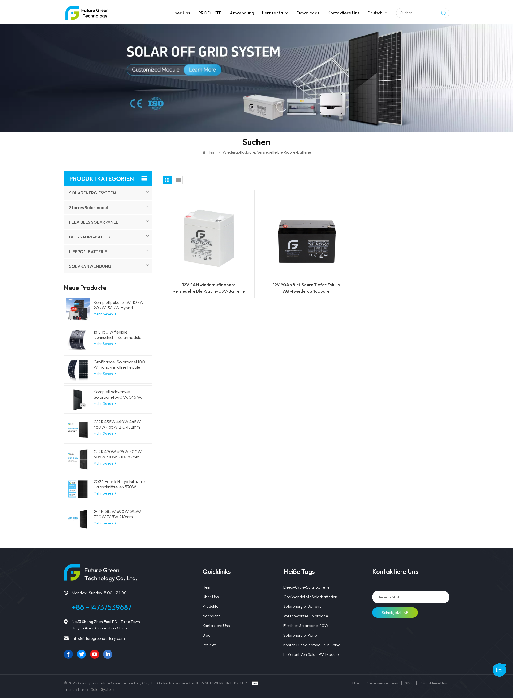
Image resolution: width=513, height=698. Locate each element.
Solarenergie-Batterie (302, 606)
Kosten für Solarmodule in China (311, 644)
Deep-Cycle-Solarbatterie (306, 587)
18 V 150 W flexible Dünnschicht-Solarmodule (117, 334)
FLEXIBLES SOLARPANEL (93, 222)
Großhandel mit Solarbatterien (310, 596)
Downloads (308, 12)
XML (409, 682)
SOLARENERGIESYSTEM (92, 192)
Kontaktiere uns (344, 12)
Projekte (210, 644)
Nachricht (211, 615)
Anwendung (242, 12)
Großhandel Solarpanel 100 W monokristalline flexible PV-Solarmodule (119, 364)
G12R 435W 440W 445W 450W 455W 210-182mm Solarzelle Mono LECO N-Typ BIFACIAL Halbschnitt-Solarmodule (118, 424)
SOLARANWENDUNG (90, 266)
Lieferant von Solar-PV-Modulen (312, 654)
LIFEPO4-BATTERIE (88, 251)
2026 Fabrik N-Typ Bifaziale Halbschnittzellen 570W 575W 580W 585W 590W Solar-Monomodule (119, 484)
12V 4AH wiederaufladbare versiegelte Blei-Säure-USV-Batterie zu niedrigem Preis (209, 288)
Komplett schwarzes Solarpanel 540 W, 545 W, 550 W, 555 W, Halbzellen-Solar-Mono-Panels (118, 394)
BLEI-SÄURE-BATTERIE (91, 237)
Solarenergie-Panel (300, 635)
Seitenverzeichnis (382, 682)
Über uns (181, 12)
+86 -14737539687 (102, 607)
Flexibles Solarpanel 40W (305, 625)
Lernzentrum (275, 12)
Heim (212, 152)
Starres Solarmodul (88, 207)
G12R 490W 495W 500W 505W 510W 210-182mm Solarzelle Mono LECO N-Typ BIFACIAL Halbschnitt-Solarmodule (118, 454)
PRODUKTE (210, 12)
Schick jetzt (392, 612)
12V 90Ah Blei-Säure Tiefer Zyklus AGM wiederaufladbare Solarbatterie (306, 288)
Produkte (210, 606)
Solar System (102, 689)
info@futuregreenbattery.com (98, 638)
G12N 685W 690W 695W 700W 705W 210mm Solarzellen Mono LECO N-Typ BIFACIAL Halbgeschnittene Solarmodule (119, 514)
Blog (207, 635)
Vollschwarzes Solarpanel (306, 615)
